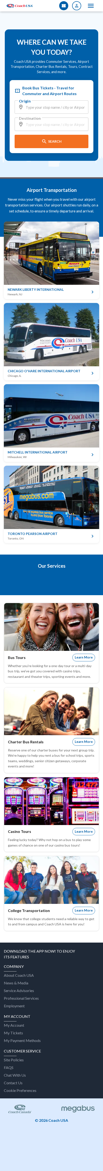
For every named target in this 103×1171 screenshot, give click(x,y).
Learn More (84, 657)
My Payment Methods (22, 1040)
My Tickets (13, 1033)
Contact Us (13, 1082)
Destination (30, 118)
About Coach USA (19, 975)
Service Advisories (19, 990)
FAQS (8, 1067)
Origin (25, 101)
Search (55, 141)
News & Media (16, 983)
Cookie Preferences (20, 1090)
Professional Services (21, 998)
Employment (14, 1006)
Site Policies (14, 1060)
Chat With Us (15, 1075)
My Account (14, 1025)
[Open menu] (91, 5)
